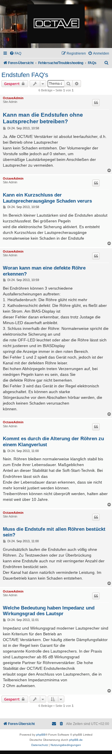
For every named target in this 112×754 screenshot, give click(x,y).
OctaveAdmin (13, 98)
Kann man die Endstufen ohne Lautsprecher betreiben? (43, 118)
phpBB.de (76, 739)
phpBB (40, 734)
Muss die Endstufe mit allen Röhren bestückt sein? (54, 532)
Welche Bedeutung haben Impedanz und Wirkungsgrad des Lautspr (48, 610)
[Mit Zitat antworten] (96, 102)
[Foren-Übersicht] (56, 24)
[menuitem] (15, 53)
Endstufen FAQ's (24, 74)
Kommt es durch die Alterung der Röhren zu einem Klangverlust (53, 441)
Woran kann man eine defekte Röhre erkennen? (44, 270)
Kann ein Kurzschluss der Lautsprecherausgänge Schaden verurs (47, 197)
